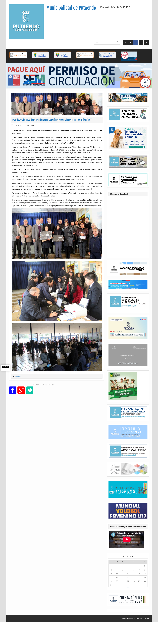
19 (122, 577)
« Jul (127, 588)
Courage (146, 618)
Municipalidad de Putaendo (71, 8)
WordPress (135, 618)
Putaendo (30, 125)
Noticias (18, 376)
